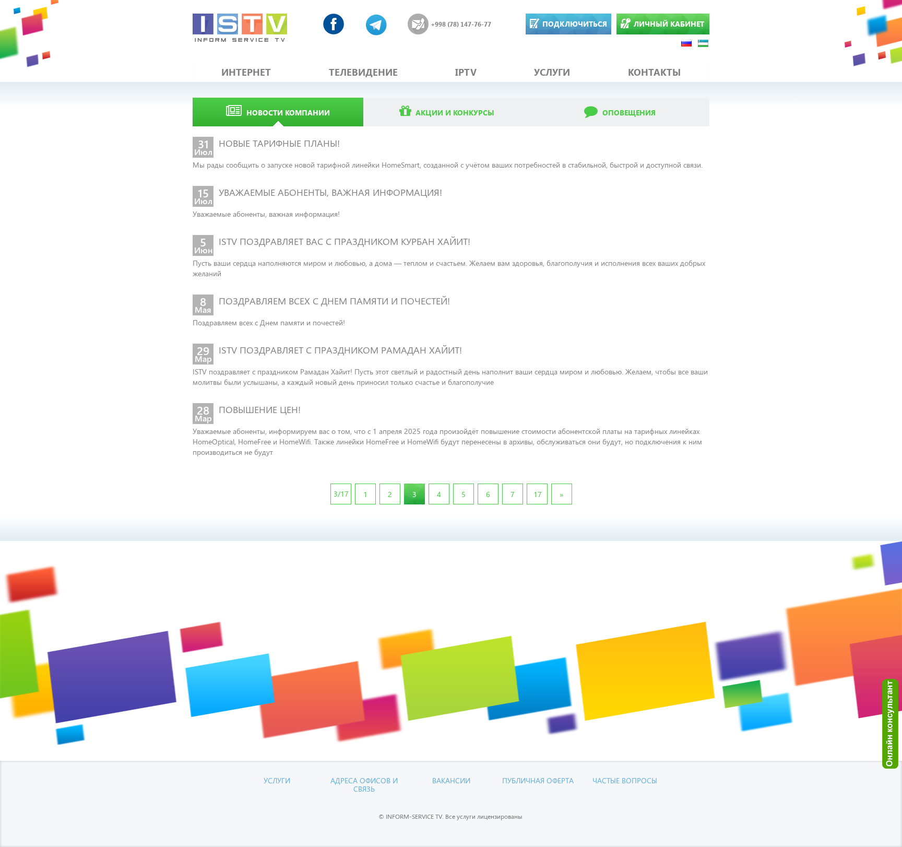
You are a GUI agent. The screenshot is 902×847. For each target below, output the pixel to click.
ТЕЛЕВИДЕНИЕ (363, 72)
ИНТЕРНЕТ (246, 72)
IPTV (466, 72)
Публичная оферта (538, 780)
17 (537, 494)
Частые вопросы (624, 780)
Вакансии (451, 780)
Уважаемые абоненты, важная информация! (266, 214)
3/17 (341, 494)
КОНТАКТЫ (654, 72)
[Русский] (687, 42)
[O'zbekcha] (703, 42)
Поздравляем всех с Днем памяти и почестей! (269, 322)
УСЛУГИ (552, 72)
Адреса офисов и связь (364, 784)
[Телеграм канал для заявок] (376, 24)
